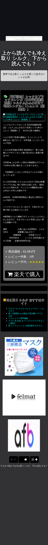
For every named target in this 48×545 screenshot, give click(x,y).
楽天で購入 (26, 274)
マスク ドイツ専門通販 (18, 318)
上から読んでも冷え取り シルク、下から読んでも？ (24, 58)
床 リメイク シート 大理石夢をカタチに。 (26, 326)
